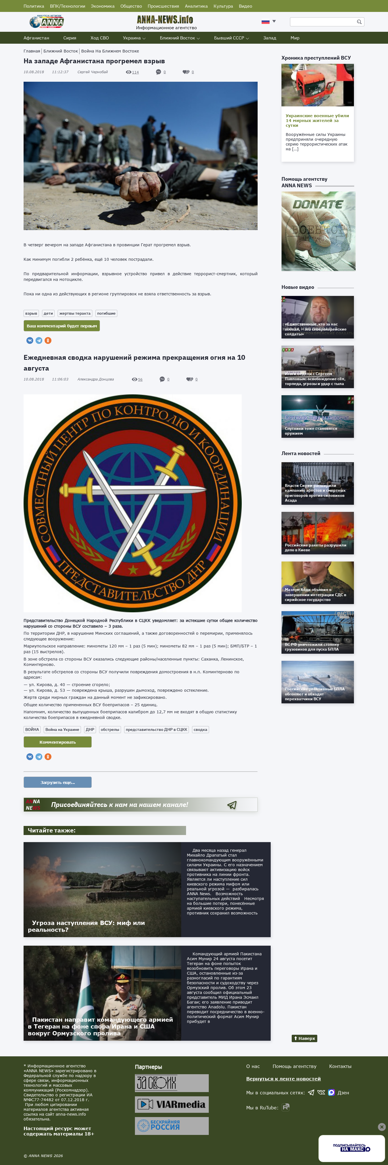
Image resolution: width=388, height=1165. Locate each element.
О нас (253, 1066)
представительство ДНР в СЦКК (156, 729)
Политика (34, 6)
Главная (32, 51)
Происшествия (163, 6)
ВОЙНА (32, 729)
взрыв (31, 313)
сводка (200, 729)
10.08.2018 (46, 72)
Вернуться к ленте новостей (283, 1078)
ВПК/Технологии (67, 6)
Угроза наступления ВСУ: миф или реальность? (86, 926)
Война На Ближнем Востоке (110, 51)
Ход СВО (100, 38)
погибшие (106, 313)
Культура (223, 6)
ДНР (90, 729)
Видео (245, 6)
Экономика (103, 6)
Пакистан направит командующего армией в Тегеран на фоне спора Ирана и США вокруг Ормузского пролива (100, 1026)
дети (48, 313)
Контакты (340, 1066)
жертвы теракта (75, 313)
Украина (132, 38)
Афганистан (36, 38)
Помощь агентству (294, 1066)
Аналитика (196, 6)
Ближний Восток (177, 38)
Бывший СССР (229, 38)
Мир (295, 38)
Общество (131, 6)
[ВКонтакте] (29, 340)
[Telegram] (39, 340)
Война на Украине (62, 729)
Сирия (69, 38)
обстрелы (110, 729)
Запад (269, 38)
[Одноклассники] (48, 340)
